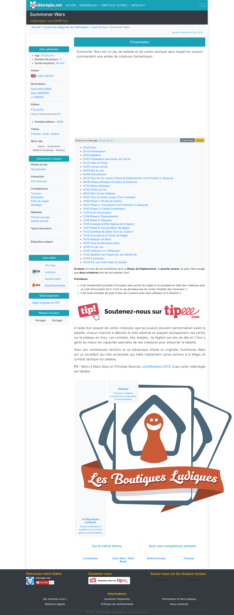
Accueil (36, 27)
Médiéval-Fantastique (43, 150)
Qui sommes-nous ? (55, 599)
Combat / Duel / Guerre (45, 133)
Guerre (41, 146)
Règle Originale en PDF (46, 302)
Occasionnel (38, 169)
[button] (139, 311)
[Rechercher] (202, 5)
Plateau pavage (40, 217)
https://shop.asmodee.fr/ (45, 113)
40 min (60, 63)
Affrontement (39, 181)
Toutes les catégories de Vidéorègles (66, 27)
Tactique (36, 193)
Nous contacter (179, 604)
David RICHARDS (41, 88)
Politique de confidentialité (117, 604)
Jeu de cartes (53, 146)
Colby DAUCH (45, 75)
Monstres (60, 150)
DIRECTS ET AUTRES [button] (114, 5)
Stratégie (36, 204)
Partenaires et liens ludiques (179, 599)
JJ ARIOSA (37, 97)
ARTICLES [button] (137, 5)
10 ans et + (48, 55)
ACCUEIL (71, 5)
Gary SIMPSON (40, 92)
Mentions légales (55, 604)
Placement (37, 197)
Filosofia (37, 109)
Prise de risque (40, 201)
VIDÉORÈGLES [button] (88, 5)
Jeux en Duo (99, 27)
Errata (200, 140)
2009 (60, 121)
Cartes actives (39, 221)
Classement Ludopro (49, 158)
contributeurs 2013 (156, 366)
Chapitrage (187, 140)
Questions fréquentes (117, 599)
